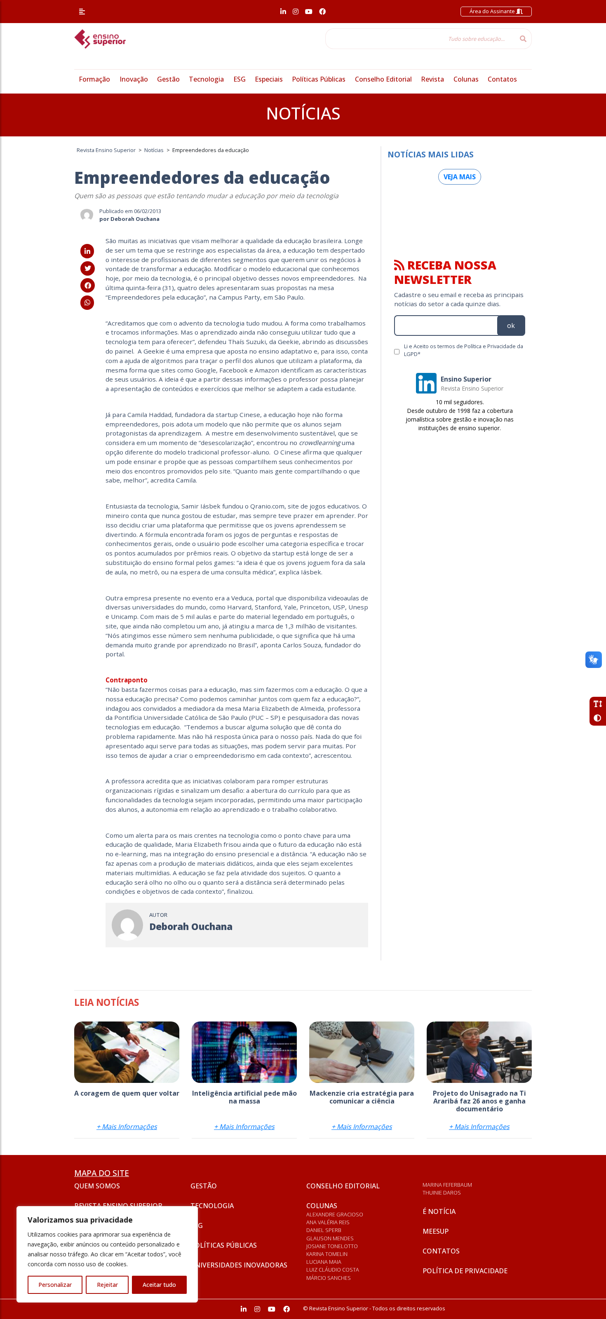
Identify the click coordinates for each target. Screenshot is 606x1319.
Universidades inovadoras (238, 1265)
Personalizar (55, 1285)
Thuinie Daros (442, 1192)
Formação (94, 79)
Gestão (168, 79)
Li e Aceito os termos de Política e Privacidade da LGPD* (463, 350)
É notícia (439, 1211)
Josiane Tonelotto (332, 1246)
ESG (239, 79)
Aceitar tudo (159, 1285)
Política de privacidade (465, 1270)
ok (511, 325)
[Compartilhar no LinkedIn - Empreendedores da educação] (87, 251)
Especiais (269, 79)
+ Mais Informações (126, 1126)
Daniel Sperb (323, 1230)
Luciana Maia (323, 1261)
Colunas (466, 79)
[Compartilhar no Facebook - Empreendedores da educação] (87, 285)
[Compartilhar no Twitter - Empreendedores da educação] (87, 268)
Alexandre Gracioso (334, 1214)
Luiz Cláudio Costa (332, 1269)
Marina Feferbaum (447, 1184)
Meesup (436, 1231)
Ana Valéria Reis (328, 1222)
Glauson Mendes (330, 1238)
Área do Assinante (493, 11)
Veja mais (460, 176)
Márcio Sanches (328, 1278)
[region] (107, 1254)
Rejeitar (107, 1285)
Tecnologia (206, 79)
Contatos (502, 79)
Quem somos (97, 1185)
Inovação (134, 79)
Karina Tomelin (327, 1254)
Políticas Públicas (318, 79)
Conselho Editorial (383, 79)
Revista (432, 79)
